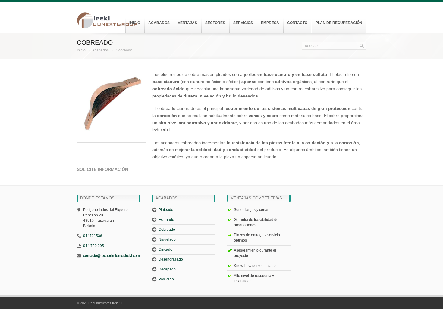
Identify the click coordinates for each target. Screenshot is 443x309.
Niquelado (167, 239)
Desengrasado (171, 259)
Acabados (100, 50)
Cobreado (167, 229)
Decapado (167, 269)
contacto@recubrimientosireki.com (111, 256)
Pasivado (166, 279)
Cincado (165, 249)
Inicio (81, 50)
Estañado (166, 220)
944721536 (92, 236)
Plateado (166, 210)
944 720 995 (93, 246)
